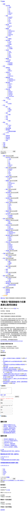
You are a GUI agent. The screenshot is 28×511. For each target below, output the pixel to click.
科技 (7, 140)
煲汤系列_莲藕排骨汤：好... (10, 439)
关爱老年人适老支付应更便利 (10, 369)
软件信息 (8, 137)
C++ (9, 8)
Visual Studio (11, 96)
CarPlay (7, 132)
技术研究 (8, 45)
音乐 (9, 111)
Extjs (9, 21)
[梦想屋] (3, 1)
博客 (2, 298)
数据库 (7, 28)
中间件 (7, 50)
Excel (9, 73)
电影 (9, 108)
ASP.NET (10, 13)
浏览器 (7, 97)
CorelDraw (10, 81)
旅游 (7, 116)
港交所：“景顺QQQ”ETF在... (10, 426)
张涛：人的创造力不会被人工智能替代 (12, 358)
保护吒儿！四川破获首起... (10, 431)
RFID (9, 59)
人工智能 (10, 48)
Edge (9, 99)
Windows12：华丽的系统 (9, 443)
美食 (7, 113)
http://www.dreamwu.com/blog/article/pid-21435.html (12, 340)
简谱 (9, 120)
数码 (4, 122)
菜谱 (9, 114)
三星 (9, 126)
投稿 (4, 146)
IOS (9, 27)
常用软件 (8, 67)
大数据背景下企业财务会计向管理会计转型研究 (14, 364)
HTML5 (10, 18)
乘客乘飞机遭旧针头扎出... (10, 424)
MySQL (10, 32)
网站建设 (10, 64)
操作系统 (8, 82)
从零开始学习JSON (8, 442)
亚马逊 (9, 103)
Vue (9, 19)
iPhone (9, 125)
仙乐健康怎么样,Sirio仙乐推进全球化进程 (12, 361)
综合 (4, 105)
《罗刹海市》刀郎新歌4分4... (10, 445)
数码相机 (8, 129)
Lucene (9, 41)
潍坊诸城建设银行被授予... (10, 432)
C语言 (9, 7)
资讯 (4, 134)
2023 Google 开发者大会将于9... (11, 440)
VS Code (10, 95)
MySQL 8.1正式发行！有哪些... (11, 446)
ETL (9, 53)
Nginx (9, 51)
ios (23, 480)
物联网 (7, 58)
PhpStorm (10, 91)
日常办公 (8, 72)
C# (9, 9)
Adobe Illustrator (11, 79)
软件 (4, 66)
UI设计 (10, 23)
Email (2, 412)
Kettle (9, 54)
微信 (9, 69)
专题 (4, 100)
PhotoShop (10, 78)
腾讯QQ (10, 70)
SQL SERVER (11, 31)
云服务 (9, 87)
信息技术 (8, 135)
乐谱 (7, 119)
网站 (2, 403)
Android (10, 25)
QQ (1, 409)
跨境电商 (21, 480)
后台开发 (8, 5)
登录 (4, 142)
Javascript (10, 17)
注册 (4, 144)
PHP (9, 11)
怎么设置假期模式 (10, 480)
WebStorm (10, 93)
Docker (9, 57)
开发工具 (8, 89)
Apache (10, 52)
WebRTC (10, 47)
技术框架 (10, 63)
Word (9, 74)
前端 (7, 15)
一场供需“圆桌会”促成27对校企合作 (11, 373)
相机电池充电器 (12, 131)
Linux (9, 84)
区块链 (9, 44)
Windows (10, 83)
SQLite (9, 33)
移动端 (7, 24)
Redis (9, 35)
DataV (9, 42)
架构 (7, 37)
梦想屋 (7, 477)
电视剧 (9, 109)
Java (9, 10)
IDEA (9, 90)
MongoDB (10, 34)
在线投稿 (5, 295)
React (9, 20)
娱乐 (7, 106)
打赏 (2, 350)
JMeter (9, 56)
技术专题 (8, 40)
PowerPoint (10, 75)
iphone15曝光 (16, 480)
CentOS (10, 86)
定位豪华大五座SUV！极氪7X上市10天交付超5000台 (15, 378)
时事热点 (8, 138)
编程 (4, 4)
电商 (7, 102)
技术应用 (8, 61)
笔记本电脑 (8, 128)
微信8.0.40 (5, 480)
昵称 (2, 400)
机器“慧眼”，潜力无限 (8, 367)
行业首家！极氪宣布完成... (10, 428)
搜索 (14, 151)
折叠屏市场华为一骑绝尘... (10, 429)
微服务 (9, 38)
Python (9, 14)
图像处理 (8, 77)
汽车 (7, 117)
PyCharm (10, 92)
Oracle (9, 29)
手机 (7, 123)
